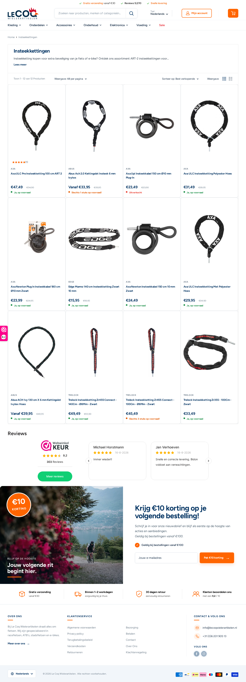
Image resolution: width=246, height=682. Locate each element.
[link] (131, 3)
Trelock (73, 395)
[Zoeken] (131, 13)
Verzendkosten (76, 646)
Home (11, 37)
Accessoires (64, 25)
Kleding (13, 25)
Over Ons (131, 646)
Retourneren (75, 652)
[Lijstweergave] (230, 78)
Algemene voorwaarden (81, 627)
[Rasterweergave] (224, 78)
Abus (71, 169)
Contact (131, 639)
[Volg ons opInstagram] (204, 653)
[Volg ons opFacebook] (196, 653)
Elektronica (117, 25)
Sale (162, 25)
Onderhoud (91, 25)
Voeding (141, 25)
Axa (13, 169)
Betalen (130, 633)
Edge (71, 282)
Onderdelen (37, 25)
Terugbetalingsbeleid (79, 639)
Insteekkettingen (27, 37)
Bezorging (132, 627)
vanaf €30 (99, 3)
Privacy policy (75, 633)
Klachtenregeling (136, 652)
